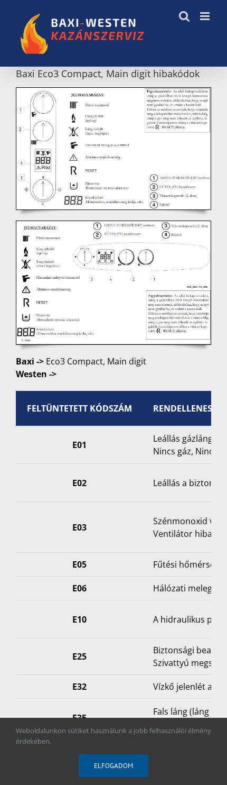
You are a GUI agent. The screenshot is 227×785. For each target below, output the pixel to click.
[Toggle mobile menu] (205, 16)
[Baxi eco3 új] (113, 225)
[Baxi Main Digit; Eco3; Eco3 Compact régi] (113, 92)
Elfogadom (113, 765)
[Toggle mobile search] (184, 16)
